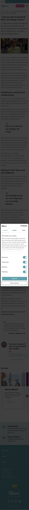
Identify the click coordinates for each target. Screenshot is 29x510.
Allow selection (14, 283)
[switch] (25, 262)
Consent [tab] (5, 230)
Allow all (14, 278)
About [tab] (23, 230)
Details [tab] (14, 230)
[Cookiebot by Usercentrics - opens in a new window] (20, 226)
